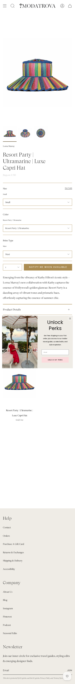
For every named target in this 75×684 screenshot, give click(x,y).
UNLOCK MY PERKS (55, 360)
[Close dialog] (70, 318)
